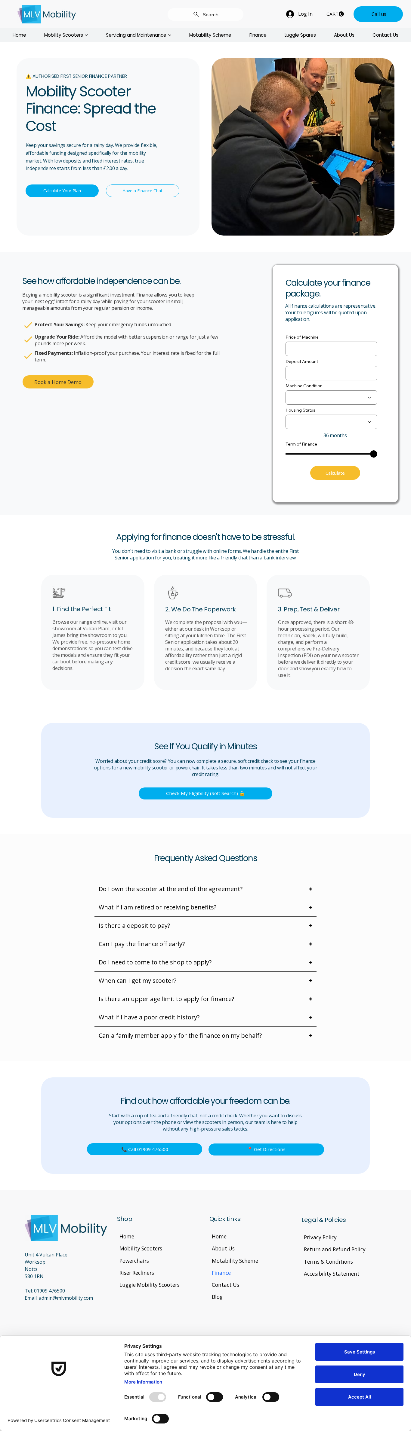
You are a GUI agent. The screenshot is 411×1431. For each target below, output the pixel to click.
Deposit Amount (302, 361)
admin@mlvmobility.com (66, 1298)
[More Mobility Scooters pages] (86, 35)
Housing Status (300, 410)
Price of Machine (302, 337)
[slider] (373, 454)
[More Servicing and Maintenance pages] (169, 35)
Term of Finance (301, 444)
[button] (335, 14)
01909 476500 (49, 1290)
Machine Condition (304, 386)
